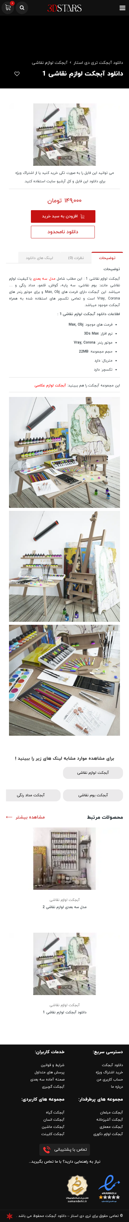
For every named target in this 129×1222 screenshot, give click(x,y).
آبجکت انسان (54, 1119)
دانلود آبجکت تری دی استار (98, 63)
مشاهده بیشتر (30, 817)
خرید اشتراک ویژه (109, 1072)
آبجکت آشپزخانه (109, 1119)
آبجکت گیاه (55, 1112)
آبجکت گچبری (53, 1086)
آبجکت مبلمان (111, 1112)
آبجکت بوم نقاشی (93, 795)
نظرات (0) (76, 258)
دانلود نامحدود (62, 232)
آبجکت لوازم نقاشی (50, 63)
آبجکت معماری (111, 1127)
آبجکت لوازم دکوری (108, 1134)
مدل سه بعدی (45, 278)
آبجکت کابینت (52, 1134)
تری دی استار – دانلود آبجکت (68, 1216)
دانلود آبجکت (112, 1065)
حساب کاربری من (110, 1079)
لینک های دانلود (39, 258)
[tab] (107, 258)
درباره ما (117, 1086)
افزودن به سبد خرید (60, 216)
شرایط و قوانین (52, 1065)
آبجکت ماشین (53, 1127)
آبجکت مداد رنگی (31, 795)
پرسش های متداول (49, 1072)
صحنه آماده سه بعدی (47, 1079)
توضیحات (107, 258)
